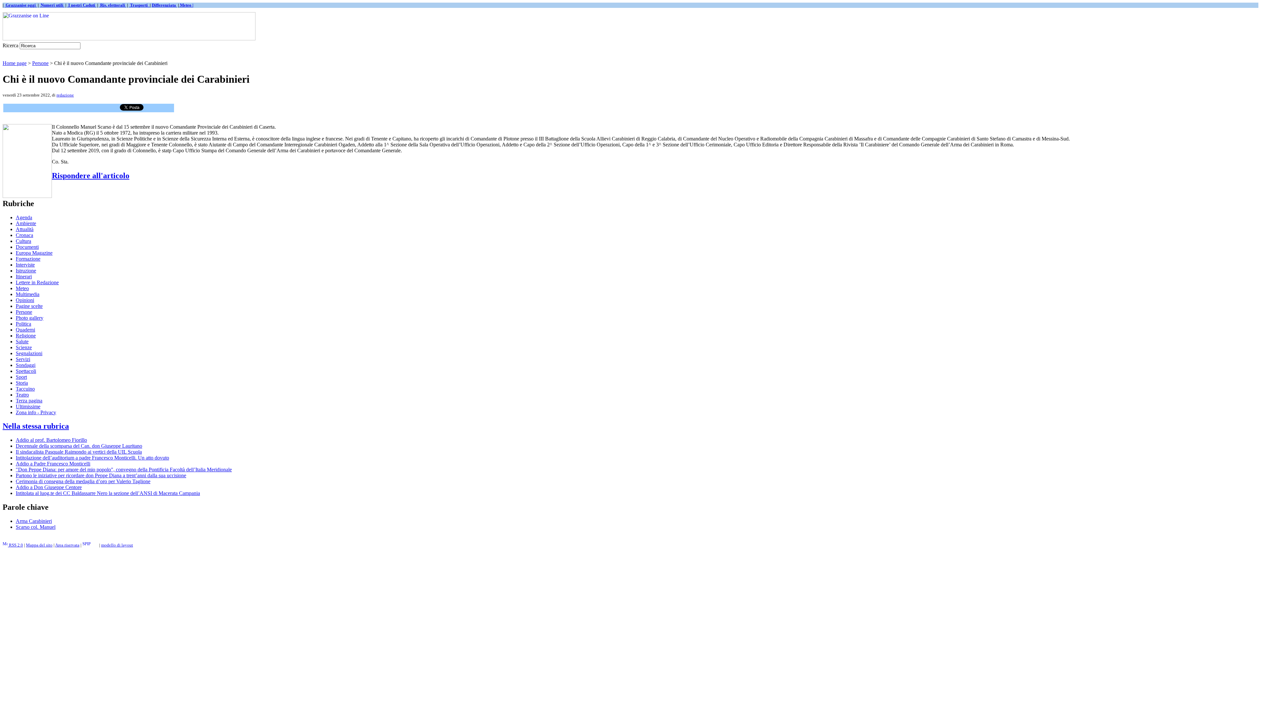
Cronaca (24, 235)
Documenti (27, 247)
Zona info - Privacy (36, 412)
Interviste (25, 265)
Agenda (24, 217)
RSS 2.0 (15, 545)
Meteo (22, 288)
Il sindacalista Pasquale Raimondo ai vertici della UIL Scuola (79, 452)
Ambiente (26, 223)
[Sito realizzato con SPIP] (90, 545)
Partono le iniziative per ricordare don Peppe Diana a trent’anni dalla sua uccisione (101, 475)
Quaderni (25, 330)
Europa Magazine (34, 253)
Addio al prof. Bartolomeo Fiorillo (51, 440)
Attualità (24, 229)
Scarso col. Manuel (35, 527)
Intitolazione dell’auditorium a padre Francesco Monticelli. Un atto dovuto (92, 458)
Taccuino (25, 389)
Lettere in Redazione (37, 282)
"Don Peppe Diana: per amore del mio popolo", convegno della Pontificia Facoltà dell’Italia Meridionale (124, 469)
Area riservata (67, 545)
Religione (26, 335)
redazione (65, 95)
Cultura (23, 241)
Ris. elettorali (112, 5)
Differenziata (164, 5)
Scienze (24, 347)
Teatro (22, 394)
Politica (23, 324)
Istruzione (26, 270)
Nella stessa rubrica (36, 426)
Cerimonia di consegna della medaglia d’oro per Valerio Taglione (83, 481)
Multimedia (27, 294)
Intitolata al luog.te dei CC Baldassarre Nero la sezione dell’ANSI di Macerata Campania (108, 493)
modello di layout (117, 545)
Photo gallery (29, 318)
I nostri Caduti (81, 5)
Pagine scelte (29, 306)
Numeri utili (52, 5)
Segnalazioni (29, 353)
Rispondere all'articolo (90, 175)
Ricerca (10, 45)
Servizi (23, 359)
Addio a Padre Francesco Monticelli (53, 463)
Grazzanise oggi (21, 5)
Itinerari (24, 276)
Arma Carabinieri (34, 521)
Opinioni (25, 300)
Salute (22, 341)
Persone (40, 63)
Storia (22, 383)
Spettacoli (26, 371)
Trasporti (139, 5)
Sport (21, 377)
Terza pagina (29, 400)
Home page (15, 63)
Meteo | (186, 5)
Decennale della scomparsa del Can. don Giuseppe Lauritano (79, 446)
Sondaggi (25, 365)
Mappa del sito (39, 545)
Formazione (28, 259)
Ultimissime (28, 406)
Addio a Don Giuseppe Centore (49, 487)
